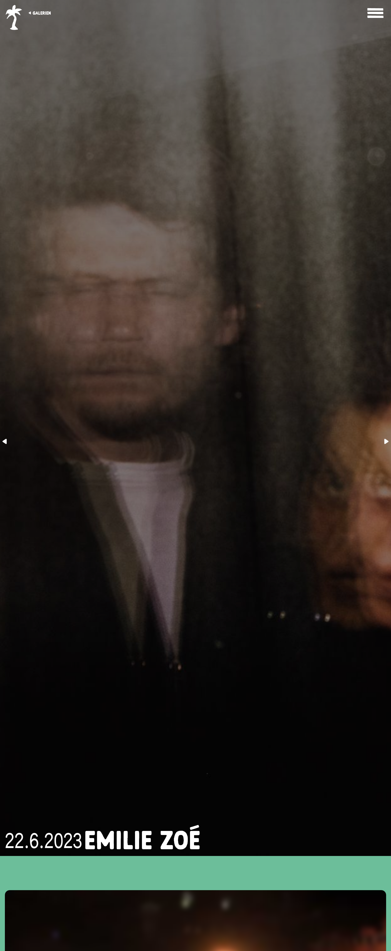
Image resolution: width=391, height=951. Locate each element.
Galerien (42, 13)
